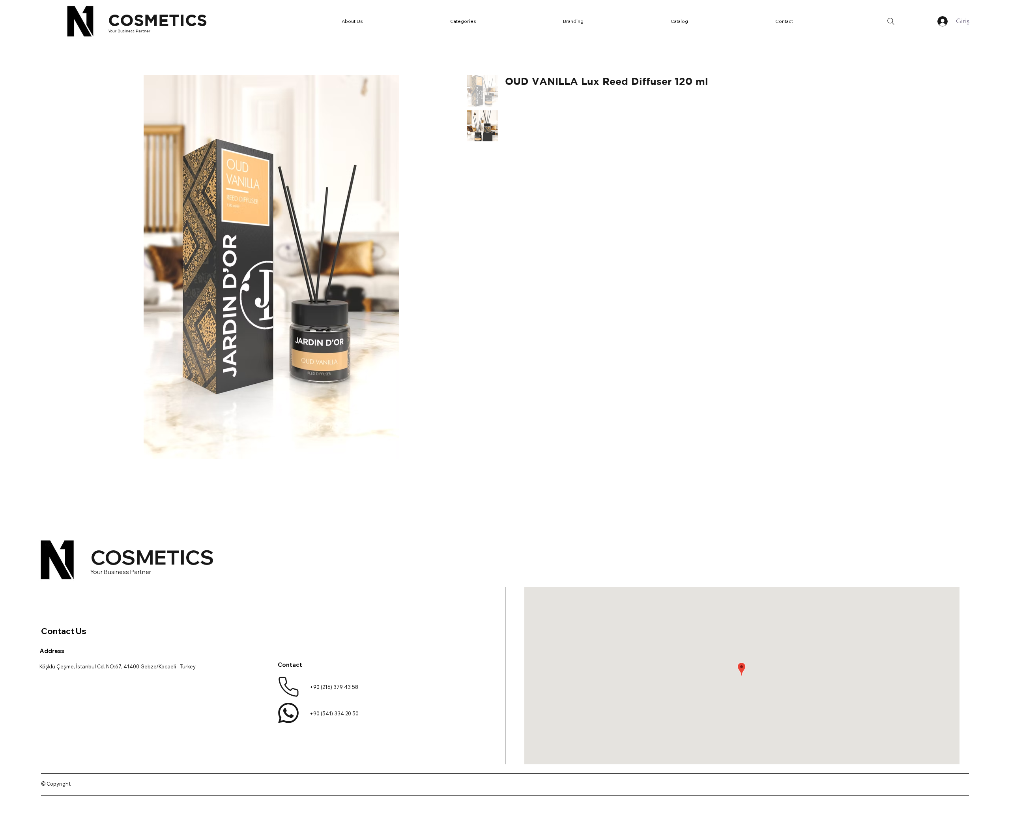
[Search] (891, 21)
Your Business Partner (129, 30)
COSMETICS (157, 20)
